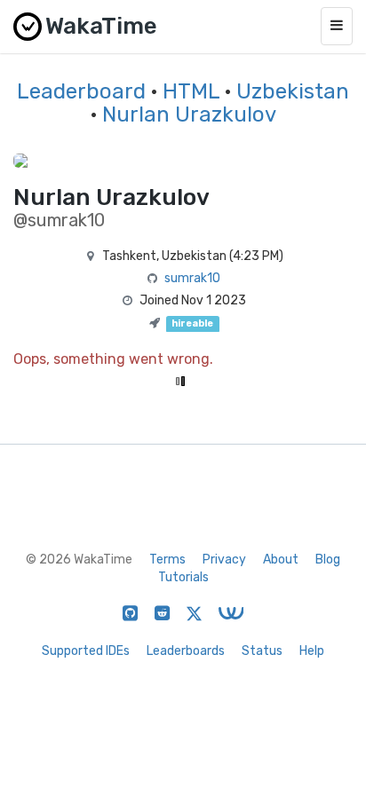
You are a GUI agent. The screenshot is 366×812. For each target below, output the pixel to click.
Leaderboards (186, 650)
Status (262, 650)
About (280, 559)
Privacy (224, 559)
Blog (327, 559)
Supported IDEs (86, 650)
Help (311, 650)
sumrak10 (192, 278)
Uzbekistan (292, 91)
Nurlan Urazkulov (189, 114)
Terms (167, 559)
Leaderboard (81, 91)
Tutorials (183, 577)
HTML (191, 91)
